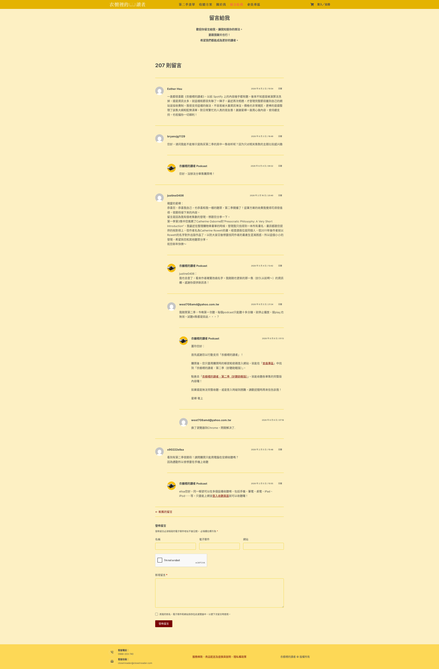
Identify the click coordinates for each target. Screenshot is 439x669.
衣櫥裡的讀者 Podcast (193, 166)
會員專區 (253, 4)
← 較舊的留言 (163, 511)
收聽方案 (205, 4)
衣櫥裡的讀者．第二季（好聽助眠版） (224, 376)
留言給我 (236, 4)
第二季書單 (187, 4)
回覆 (280, 88)
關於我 (221, 4)
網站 (245, 539)
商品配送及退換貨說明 (218, 656)
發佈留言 (164, 623)
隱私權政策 (240, 656)
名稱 (157, 539)
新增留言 (161, 575)
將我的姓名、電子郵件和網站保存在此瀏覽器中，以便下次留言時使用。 (195, 614)
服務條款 (197, 656)
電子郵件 (204, 539)
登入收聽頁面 (220, 496)
